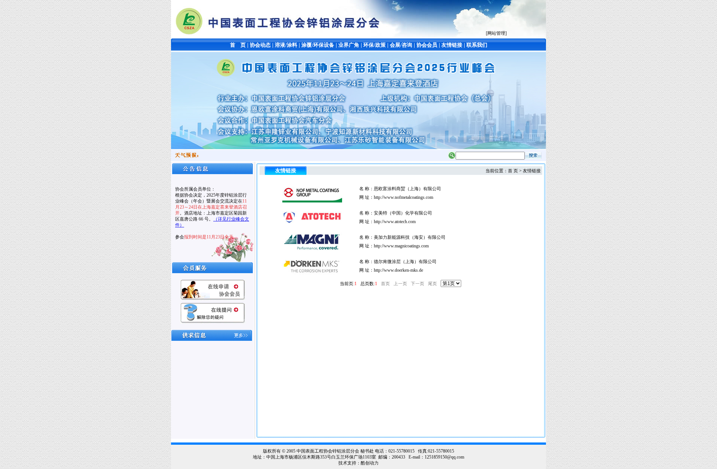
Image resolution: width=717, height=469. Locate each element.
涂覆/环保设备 (317, 45)
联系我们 (476, 45)
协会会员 (426, 45)
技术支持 (347, 463)
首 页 (238, 45)
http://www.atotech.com (395, 221)
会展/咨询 (401, 45)
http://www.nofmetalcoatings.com (403, 197)
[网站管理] (496, 33)
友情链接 (451, 45)
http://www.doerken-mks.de (398, 270)
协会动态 (260, 45)
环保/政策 (374, 45)
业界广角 (348, 45)
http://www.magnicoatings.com (401, 246)
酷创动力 (370, 463)
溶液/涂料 (286, 45)
